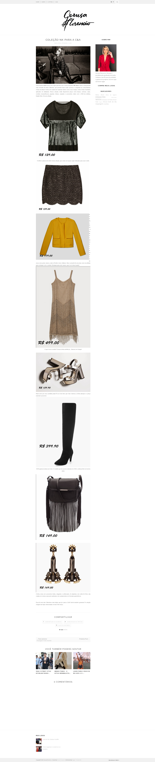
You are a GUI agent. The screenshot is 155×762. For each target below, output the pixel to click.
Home (37, 1)
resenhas (106, 104)
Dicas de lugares (111, 95)
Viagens (101, 101)
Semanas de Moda (107, 99)
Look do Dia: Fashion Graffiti (51, 739)
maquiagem (99, 104)
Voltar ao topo (113, 760)
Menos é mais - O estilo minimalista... (63, 672)
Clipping (50, 1)
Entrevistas (113, 97)
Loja (56, 1)
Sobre (43, 1)
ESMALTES (100, 97)
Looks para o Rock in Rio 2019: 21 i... (81, 672)
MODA (65, 629)
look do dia (112, 102)
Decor (102, 95)
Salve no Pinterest (64, 625)
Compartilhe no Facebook (53, 621)
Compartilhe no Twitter (75, 621)
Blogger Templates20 (76, 760)
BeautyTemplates (61, 760)
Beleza (97, 95)
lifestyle (105, 102)
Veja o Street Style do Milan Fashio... (43, 672)
